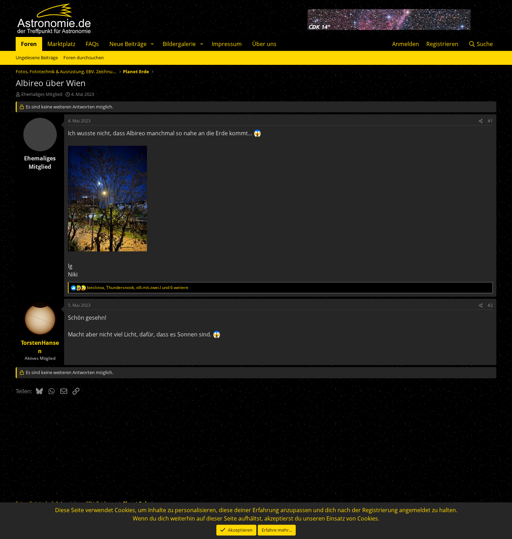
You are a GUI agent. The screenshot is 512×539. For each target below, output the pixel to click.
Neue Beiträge (128, 44)
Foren (29, 44)
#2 (490, 305)
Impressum (227, 44)
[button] (152, 44)
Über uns (264, 44)
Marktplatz (61, 44)
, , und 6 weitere (137, 287)
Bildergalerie (179, 44)
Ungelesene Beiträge (37, 57)
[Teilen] (480, 121)
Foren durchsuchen (83, 57)
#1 (490, 121)
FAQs (92, 44)
